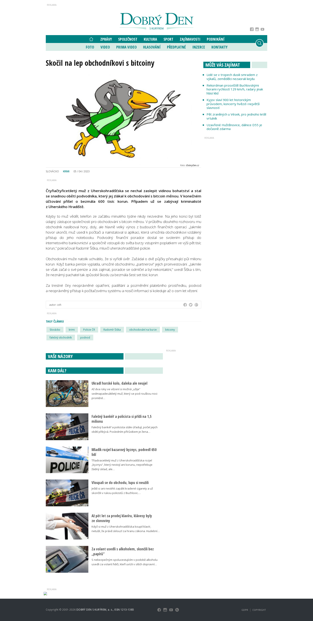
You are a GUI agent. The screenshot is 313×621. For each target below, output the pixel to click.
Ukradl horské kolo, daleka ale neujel (119, 383)
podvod (85, 337)
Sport (168, 39)
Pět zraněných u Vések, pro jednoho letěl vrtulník (236, 116)
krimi (72, 329)
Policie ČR (89, 329)
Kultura (150, 39)
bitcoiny (170, 329)
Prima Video (126, 47)
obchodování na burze (143, 329)
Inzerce (198, 47)
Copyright (259, 609)
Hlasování (152, 47)
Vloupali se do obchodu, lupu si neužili (120, 482)
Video (105, 47)
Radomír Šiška (112, 329)
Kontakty (219, 47)
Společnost (127, 39)
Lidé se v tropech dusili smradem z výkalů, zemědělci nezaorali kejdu (232, 77)
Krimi (66, 171)
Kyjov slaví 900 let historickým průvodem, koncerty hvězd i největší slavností (233, 104)
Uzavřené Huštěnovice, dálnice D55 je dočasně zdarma (234, 127)
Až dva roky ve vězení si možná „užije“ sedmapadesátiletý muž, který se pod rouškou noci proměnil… (124, 393)
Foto (90, 47)
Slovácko (55, 329)
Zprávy (106, 39)
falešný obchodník (61, 337)
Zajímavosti (190, 39)
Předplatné (176, 47)
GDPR (244, 609)
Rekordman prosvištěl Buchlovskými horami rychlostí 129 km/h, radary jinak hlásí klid (235, 89)
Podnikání (215, 39)
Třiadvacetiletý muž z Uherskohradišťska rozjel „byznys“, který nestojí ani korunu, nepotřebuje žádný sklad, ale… (122, 464)
